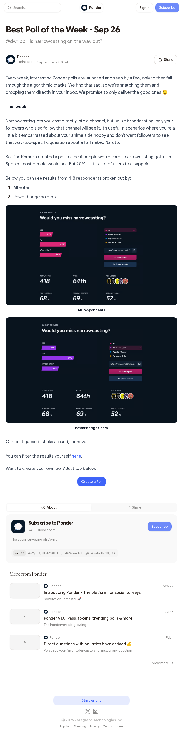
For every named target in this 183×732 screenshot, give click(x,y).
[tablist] (91, 507)
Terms (107, 726)
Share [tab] (136, 507)
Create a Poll (91, 481)
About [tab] (52, 507)
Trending (80, 726)
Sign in (145, 7)
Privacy (95, 726)
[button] (32, 7)
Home (119, 726)
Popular (65, 726)
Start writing (92, 700)
